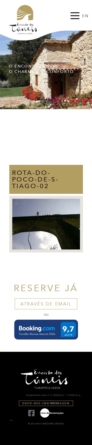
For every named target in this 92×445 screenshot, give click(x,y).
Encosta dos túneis (27, 19)
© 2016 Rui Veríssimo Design (46, 423)
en (85, 16)
